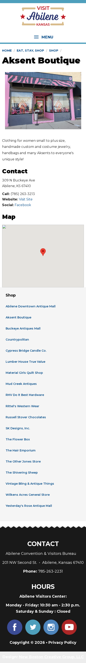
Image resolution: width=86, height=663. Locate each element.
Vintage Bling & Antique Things (30, 484)
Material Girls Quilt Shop (24, 373)
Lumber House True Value (25, 362)
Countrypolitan (17, 339)
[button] (43, 252)
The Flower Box (18, 439)
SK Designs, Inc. (18, 428)
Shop (53, 50)
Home (7, 50)
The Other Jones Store (23, 461)
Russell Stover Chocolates (26, 417)
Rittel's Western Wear (22, 406)
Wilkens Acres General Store (28, 495)
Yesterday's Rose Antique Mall (29, 506)
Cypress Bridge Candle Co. (26, 350)
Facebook (23, 205)
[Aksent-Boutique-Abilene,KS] (43, 100)
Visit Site (26, 199)
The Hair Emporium (20, 450)
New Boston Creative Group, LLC (51, 657)
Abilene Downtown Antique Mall (31, 306)
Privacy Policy (62, 642)
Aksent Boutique (18, 317)
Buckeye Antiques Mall (23, 328)
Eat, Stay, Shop (30, 50)
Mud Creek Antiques (21, 384)
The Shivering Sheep (22, 472)
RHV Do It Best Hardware (25, 395)
